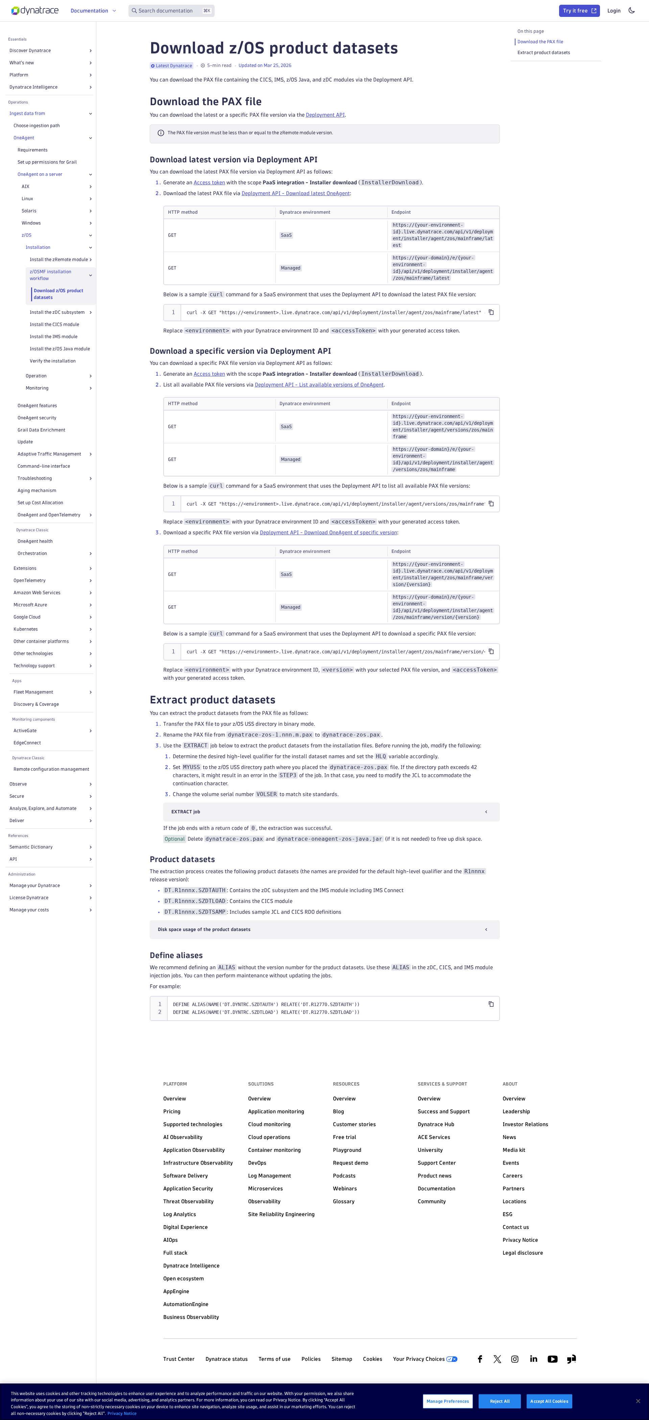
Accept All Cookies (549, 1401)
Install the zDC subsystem (57, 312)
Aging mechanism (37, 490)
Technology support (34, 666)
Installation (38, 247)
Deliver (16, 820)
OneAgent (24, 138)
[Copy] (491, 312)
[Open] (90, 50)
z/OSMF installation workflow (50, 275)
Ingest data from (27, 113)
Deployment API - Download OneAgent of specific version (328, 532)
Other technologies (33, 653)
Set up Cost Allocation (40, 503)
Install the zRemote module (59, 259)
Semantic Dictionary (31, 847)
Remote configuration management (51, 769)
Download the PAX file (540, 42)
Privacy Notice (122, 1413)
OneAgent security (37, 418)
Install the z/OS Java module (60, 349)
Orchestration (32, 553)
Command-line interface (44, 466)
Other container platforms (41, 641)
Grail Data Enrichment (41, 430)
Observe (18, 784)
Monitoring (37, 388)
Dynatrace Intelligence (33, 87)
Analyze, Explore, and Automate (42, 808)
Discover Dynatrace (30, 50)
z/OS (26, 235)
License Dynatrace (28, 897)
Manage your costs (29, 910)
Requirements (33, 150)
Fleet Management (33, 692)
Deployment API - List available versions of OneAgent (319, 384)
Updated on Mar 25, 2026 (265, 65)
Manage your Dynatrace (34, 885)
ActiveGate (25, 730)
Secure (16, 796)
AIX (25, 186)
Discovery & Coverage (36, 704)
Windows (31, 223)
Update (25, 442)
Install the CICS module (54, 324)
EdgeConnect (27, 743)
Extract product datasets (544, 52)
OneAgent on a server (40, 174)
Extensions (25, 568)
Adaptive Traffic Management (49, 454)
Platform (18, 75)
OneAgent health (35, 541)
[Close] (90, 113)
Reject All (500, 1401)
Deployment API (325, 114)
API (13, 859)
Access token (209, 182)
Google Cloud (27, 617)
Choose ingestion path (37, 125)
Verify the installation (53, 361)
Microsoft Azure (30, 605)
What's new (21, 63)
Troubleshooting (35, 478)
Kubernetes (26, 629)
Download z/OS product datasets (58, 294)
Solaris (29, 211)
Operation (36, 376)
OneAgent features (37, 405)
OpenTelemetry (30, 580)
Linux (27, 198)
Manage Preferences (448, 1401)
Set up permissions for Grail (47, 162)
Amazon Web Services (37, 592)
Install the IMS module (53, 336)
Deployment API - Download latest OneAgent (296, 193)
